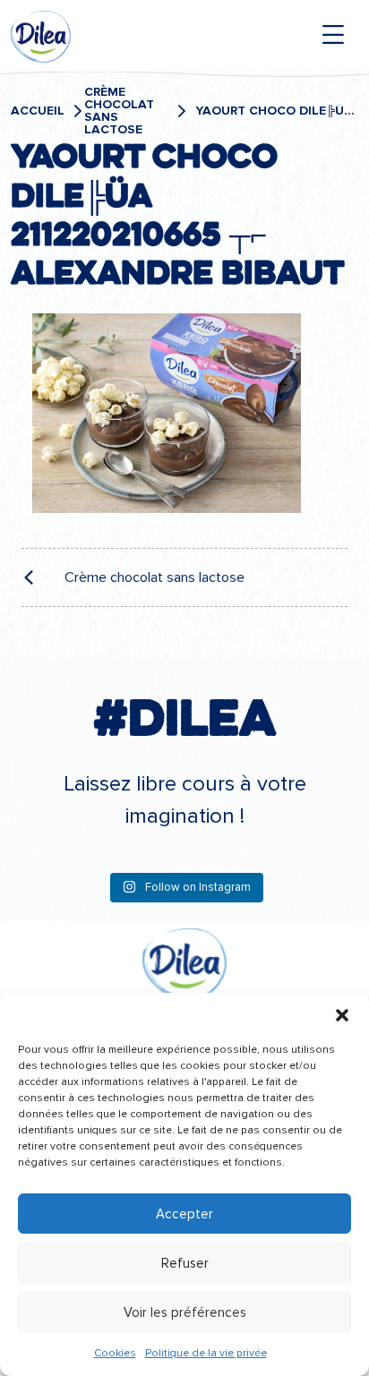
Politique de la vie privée (206, 1353)
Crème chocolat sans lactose (119, 111)
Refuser (185, 1263)
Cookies (115, 1353)
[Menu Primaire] (333, 34)
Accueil (37, 111)
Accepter (184, 1214)
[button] (342, 1015)
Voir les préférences (185, 1312)
